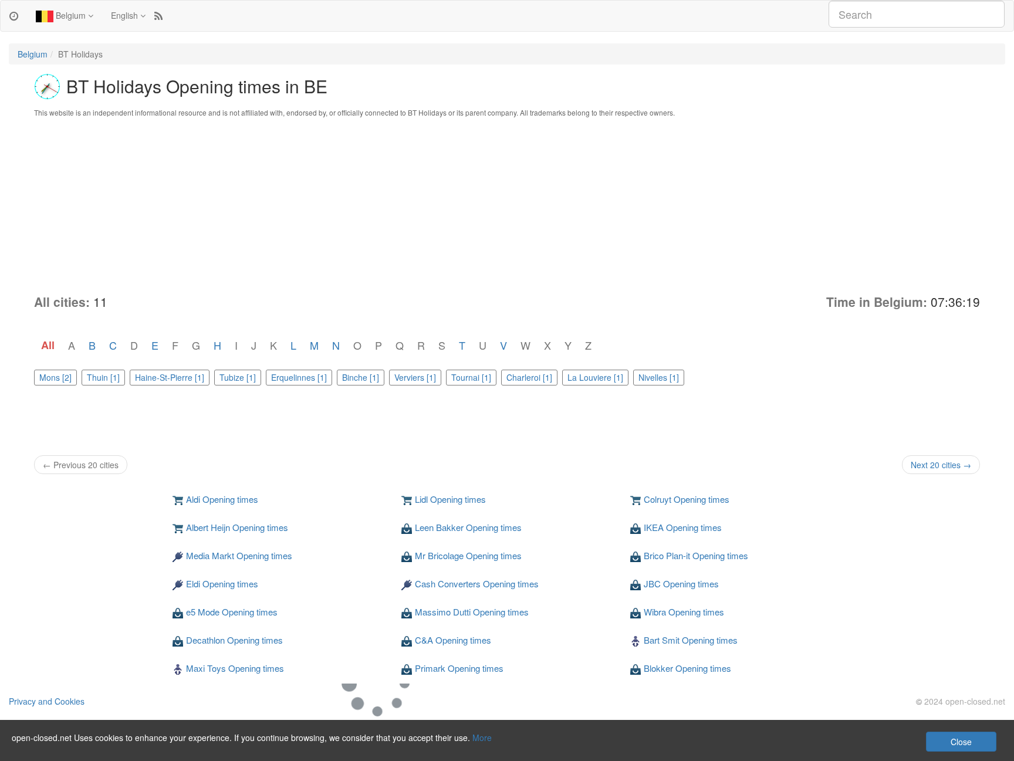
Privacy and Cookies (46, 701)
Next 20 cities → (941, 465)
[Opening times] (14, 15)
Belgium (70, 15)
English (125, 15)
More (482, 737)
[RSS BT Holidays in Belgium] (158, 15)
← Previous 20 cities (81, 465)
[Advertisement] (507, 205)
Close (961, 742)
